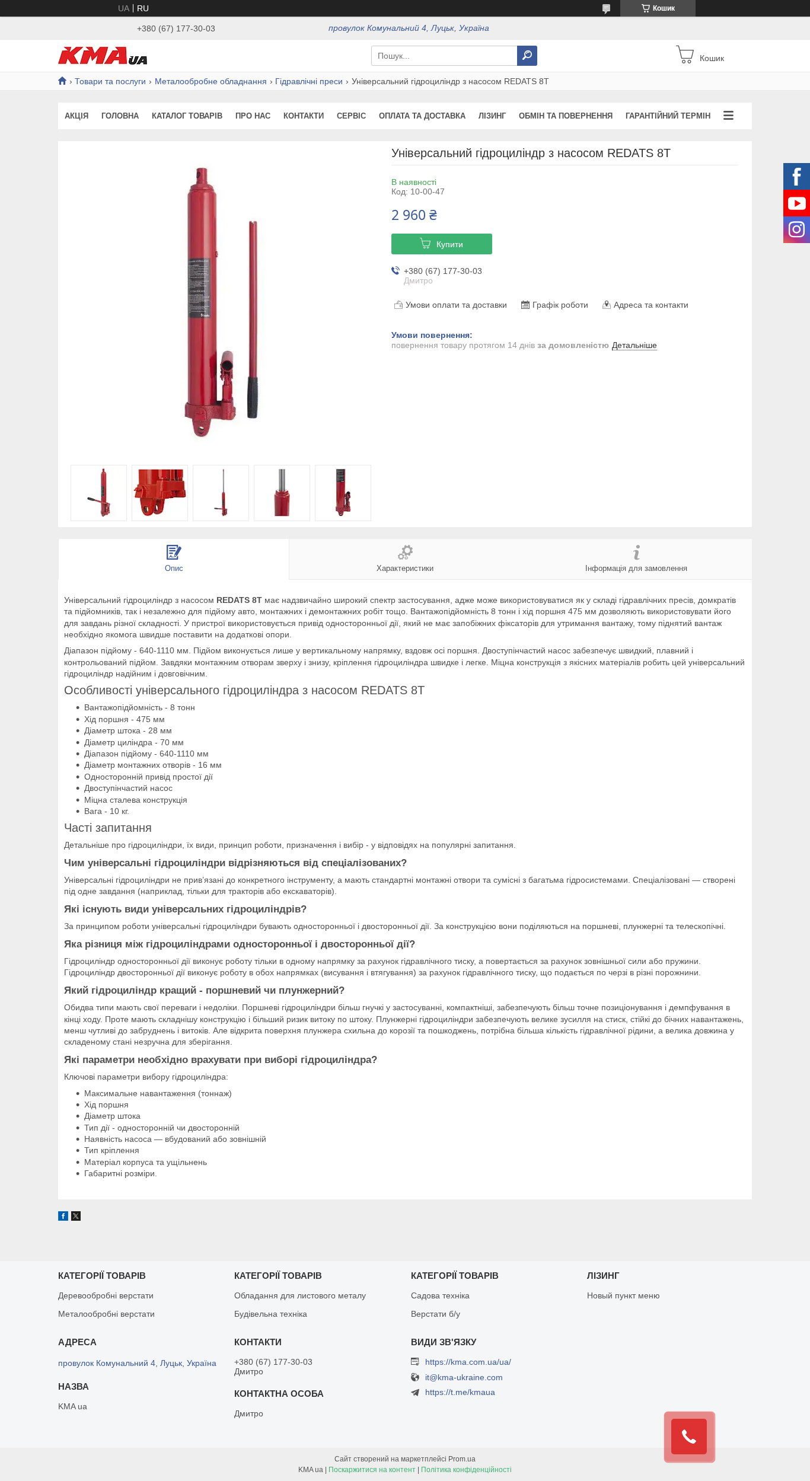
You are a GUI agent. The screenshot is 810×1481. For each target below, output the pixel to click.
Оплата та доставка (422, 115)
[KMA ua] (102, 55)
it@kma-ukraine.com (464, 1377)
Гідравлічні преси (309, 81)
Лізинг (492, 115)
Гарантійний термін (668, 115)
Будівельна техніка (270, 1314)
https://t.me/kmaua (460, 1392)
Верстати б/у (435, 1314)
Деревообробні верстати (106, 1295)
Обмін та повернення (566, 115)
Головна (120, 115)
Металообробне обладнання (211, 81)
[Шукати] (527, 56)
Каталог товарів (187, 115)
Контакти (303, 115)
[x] (76, 1218)
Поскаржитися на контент (372, 1470)
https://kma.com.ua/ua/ (468, 1362)
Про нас (252, 115)
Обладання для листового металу (300, 1295)
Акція (76, 115)
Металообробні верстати (106, 1314)
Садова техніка (440, 1295)
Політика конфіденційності (466, 1470)
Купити (449, 244)
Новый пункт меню (623, 1295)
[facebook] (63, 1218)
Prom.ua (462, 1459)
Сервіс (351, 115)
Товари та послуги (110, 81)
